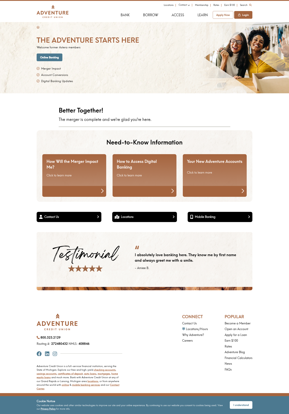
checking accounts (105, 369)
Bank (125, 15)
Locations (169, 5)
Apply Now (223, 15)
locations (92, 381)
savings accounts (47, 373)
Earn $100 (229, 5)
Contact (183, 4)
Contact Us (51, 217)
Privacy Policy (48, 408)
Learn (203, 15)
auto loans (90, 373)
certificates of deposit (70, 373)
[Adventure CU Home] (52, 11)
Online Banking (49, 57)
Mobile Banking (205, 217)
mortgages (104, 373)
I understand (241, 405)
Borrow (150, 15)
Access (178, 15)
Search (243, 5)
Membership (201, 5)
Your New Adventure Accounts (214, 161)
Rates (216, 5)
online (65, 384)
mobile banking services (86, 384)
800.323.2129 (50, 337)
